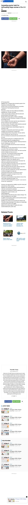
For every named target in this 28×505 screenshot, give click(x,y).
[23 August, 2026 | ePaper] (5, 425)
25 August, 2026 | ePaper (15, 417)
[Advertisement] (14, 36)
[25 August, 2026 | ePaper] (5, 418)
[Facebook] (12, 395)
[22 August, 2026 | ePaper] (5, 432)
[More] (19, 18)
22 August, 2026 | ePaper (15, 431)
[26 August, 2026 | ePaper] (5, 411)
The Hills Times (5, 15)
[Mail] (14, 395)
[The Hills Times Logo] (8, 1)
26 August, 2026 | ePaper (15, 409)
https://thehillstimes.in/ (14, 371)
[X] (15, 395)
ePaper (11, 408)
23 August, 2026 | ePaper (15, 424)
